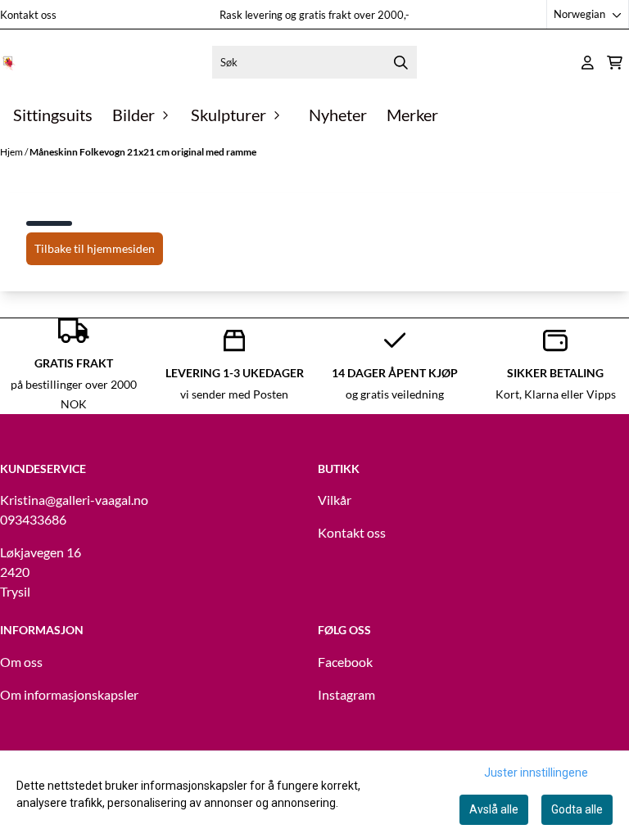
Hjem (12, 152)
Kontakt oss (28, 14)
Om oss (21, 661)
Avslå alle (493, 809)
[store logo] (8, 62)
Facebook (345, 661)
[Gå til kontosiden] (587, 62)
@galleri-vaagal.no (96, 499)
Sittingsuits (53, 114)
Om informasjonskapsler (69, 694)
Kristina (22, 499)
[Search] (400, 62)
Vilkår (334, 499)
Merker (412, 114)
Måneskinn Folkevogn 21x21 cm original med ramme (142, 152)
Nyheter (338, 114)
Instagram (346, 694)
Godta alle (577, 809)
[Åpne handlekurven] (614, 62)
